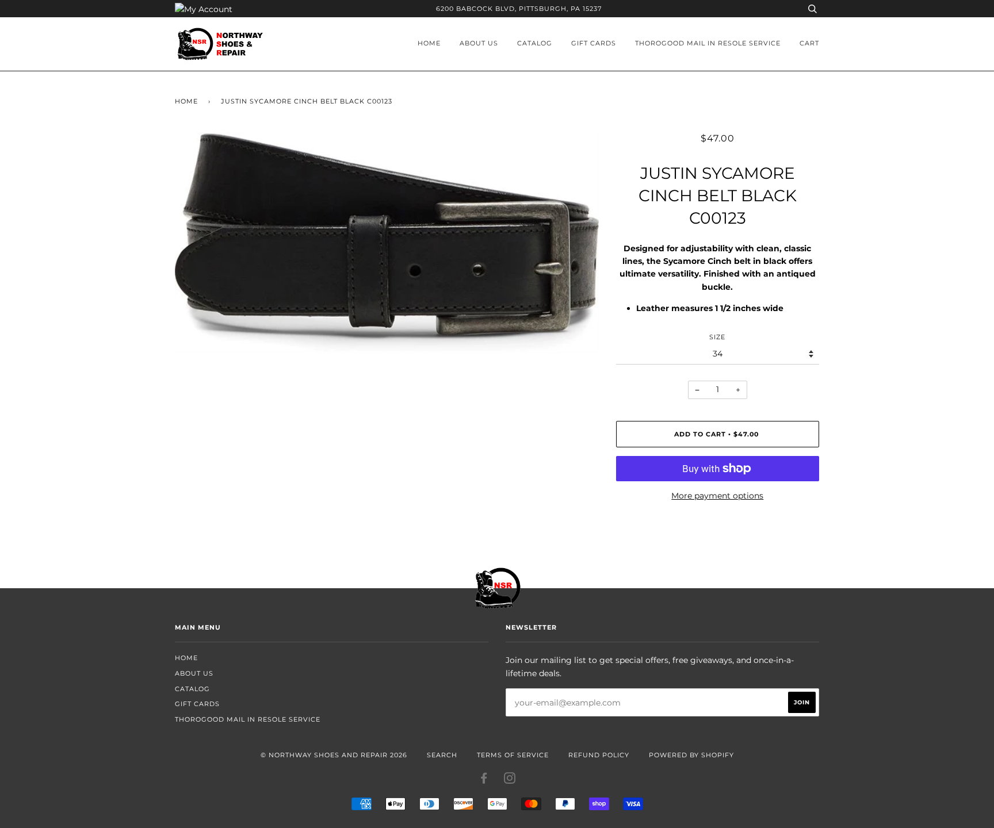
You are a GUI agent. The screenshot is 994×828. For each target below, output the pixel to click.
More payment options (717, 495)
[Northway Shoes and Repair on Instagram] (510, 780)
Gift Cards (593, 43)
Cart (809, 43)
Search (442, 755)
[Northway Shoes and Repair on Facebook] (484, 780)
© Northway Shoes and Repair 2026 (334, 755)
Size (717, 337)
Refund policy (598, 755)
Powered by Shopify (691, 755)
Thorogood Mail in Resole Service (708, 43)
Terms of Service (513, 755)
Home (429, 43)
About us (479, 43)
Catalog (534, 43)
